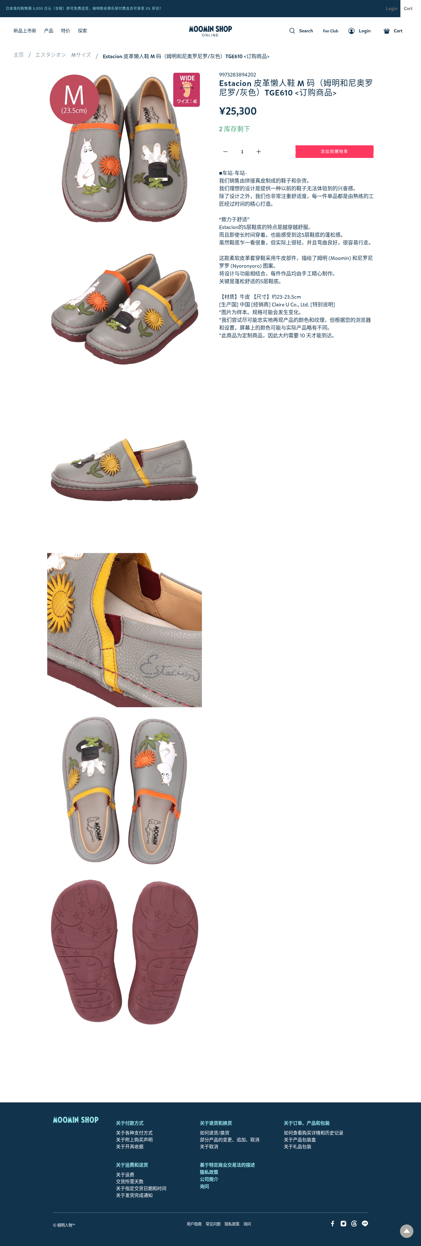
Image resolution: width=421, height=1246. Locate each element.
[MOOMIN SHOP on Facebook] (332, 1225)
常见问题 (213, 1224)
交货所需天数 (129, 1182)
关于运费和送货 (132, 1165)
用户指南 (194, 1224)
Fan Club (375, 8)
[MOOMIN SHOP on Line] (365, 1225)
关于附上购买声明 (134, 1140)
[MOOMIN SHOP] (210, 31)
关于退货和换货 (216, 1123)
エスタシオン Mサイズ (63, 55)
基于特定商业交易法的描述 (227, 1165)
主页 (18, 55)
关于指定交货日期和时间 (141, 1189)
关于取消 (209, 1147)
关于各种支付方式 (134, 1133)
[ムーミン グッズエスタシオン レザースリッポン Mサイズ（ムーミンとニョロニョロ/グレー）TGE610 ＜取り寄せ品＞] (124, 148)
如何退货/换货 (214, 1133)
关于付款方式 (129, 1123)
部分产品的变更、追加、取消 (229, 1140)
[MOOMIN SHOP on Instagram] (343, 1225)
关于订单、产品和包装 (307, 1123)
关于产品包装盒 (300, 1140)
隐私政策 (209, 1172)
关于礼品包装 (297, 1147)
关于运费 (125, 1175)
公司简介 (209, 1179)
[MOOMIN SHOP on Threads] (354, 1225)
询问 (204, 1187)
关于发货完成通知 (134, 1195)
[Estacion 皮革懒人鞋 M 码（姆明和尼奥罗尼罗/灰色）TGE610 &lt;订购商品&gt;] (124, 309)
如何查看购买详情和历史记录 (313, 1133)
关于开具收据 (129, 1147)
